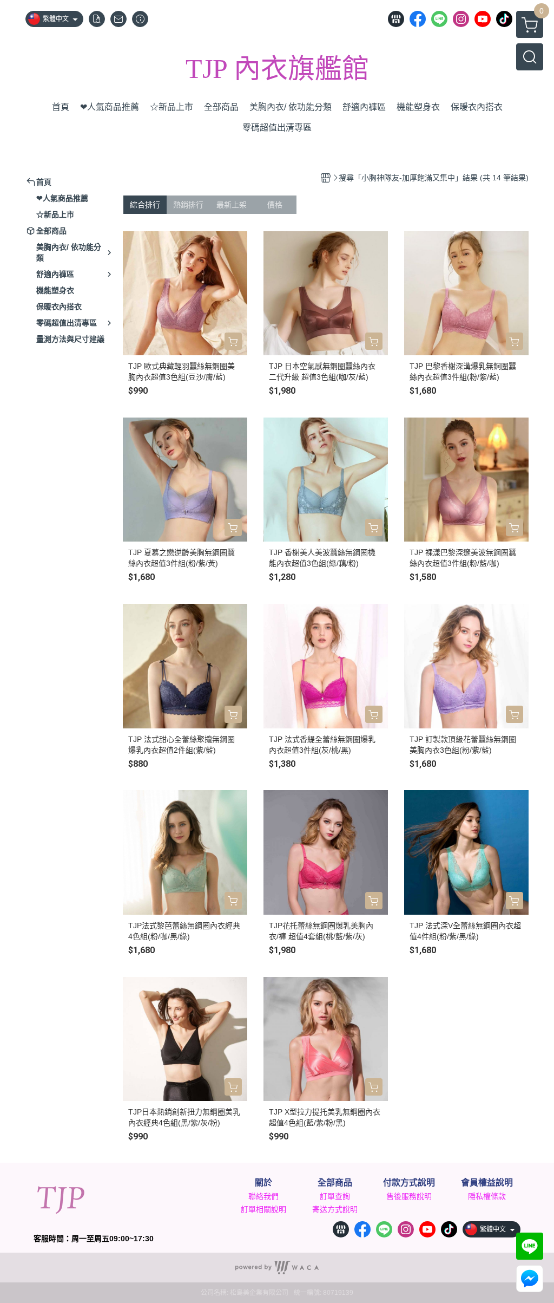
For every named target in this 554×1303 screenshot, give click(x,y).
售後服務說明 (409, 1196)
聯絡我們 (263, 1196)
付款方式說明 (409, 1182)
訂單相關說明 (263, 1209)
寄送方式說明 (335, 1209)
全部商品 (335, 1182)
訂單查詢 (335, 1196)
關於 (263, 1182)
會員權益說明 (487, 1182)
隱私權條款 (487, 1196)
